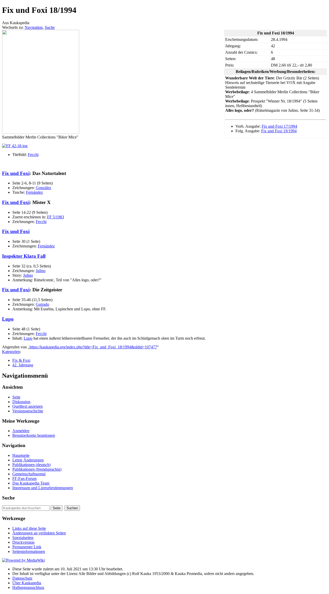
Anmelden (20, 431)
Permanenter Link (26, 547)
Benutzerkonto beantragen (33, 435)
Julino (40, 270)
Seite (16, 397)
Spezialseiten (22, 537)
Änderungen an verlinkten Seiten (39, 533)
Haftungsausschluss (28, 587)
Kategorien (11, 351)
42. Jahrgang (22, 365)
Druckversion (23, 542)
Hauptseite (21, 455)
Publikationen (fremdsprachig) (36, 469)
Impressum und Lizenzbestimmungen (42, 488)
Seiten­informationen (28, 551)
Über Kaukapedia (26, 583)
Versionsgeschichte (27, 411)
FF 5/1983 (55, 217)
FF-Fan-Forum (24, 478)
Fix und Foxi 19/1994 (279, 131)
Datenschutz (22, 578)
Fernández (34, 192)
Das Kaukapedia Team (30, 483)
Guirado (42, 304)
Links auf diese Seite (29, 528)
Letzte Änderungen (28, 460)
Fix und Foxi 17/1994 (279, 126)
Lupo (8, 319)
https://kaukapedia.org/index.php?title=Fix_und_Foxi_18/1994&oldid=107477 (93, 347)
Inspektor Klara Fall (23, 256)
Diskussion (21, 402)
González (43, 187)
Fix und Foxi (16, 173)
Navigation (34, 27)
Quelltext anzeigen (27, 406)
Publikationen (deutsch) (31, 464)
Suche (50, 27)
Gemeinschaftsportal (28, 474)
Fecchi (33, 154)
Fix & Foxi (21, 360)
